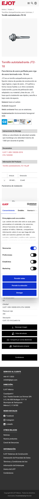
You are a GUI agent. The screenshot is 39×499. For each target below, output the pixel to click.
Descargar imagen (21, 327)
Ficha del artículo (21, 333)
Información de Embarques (13, 465)
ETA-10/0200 (8, 155)
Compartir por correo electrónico (21, 340)
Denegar (19, 293)
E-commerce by (21, 496)
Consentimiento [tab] (8, 210)
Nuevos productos (10, 439)
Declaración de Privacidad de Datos (16, 458)
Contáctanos (8, 473)
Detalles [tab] (21, 210)
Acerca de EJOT (9, 469)
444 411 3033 (8, 377)
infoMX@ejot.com (10, 380)
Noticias (6, 435)
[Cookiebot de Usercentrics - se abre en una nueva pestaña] (28, 204)
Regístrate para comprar (21, 346)
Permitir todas (19, 278)
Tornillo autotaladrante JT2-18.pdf (16, 166)
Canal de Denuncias (11, 443)
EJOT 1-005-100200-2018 (13, 152)
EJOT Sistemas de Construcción (15, 454)
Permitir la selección (19, 285)
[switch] (33, 255)
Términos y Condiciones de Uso (15, 462)
